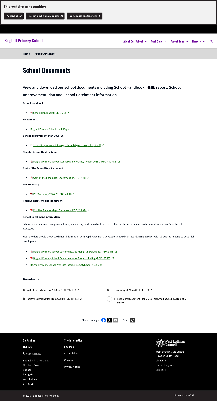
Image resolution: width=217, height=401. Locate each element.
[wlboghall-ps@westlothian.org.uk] (27, 347)
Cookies (68, 360)
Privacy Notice (72, 367)
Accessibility (71, 353)
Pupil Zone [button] (157, 41)
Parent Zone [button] (177, 41)
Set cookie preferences (83, 16)
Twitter (6, 29)
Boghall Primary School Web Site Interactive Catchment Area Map (66, 265)
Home (26, 54)
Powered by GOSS (184, 395)
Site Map (69, 347)
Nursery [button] (196, 41)
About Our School (45, 54)
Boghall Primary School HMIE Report (50, 129)
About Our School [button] (133, 41)
